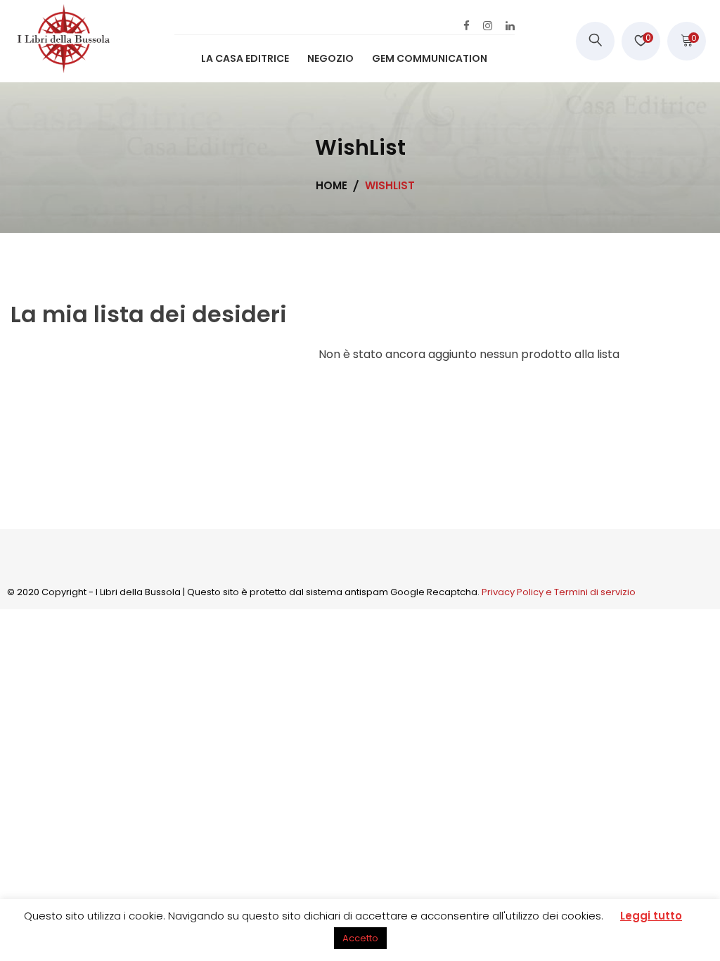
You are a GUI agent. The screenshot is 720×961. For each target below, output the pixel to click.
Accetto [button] (360, 938)
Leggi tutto (651, 915)
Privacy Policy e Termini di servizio (559, 592)
